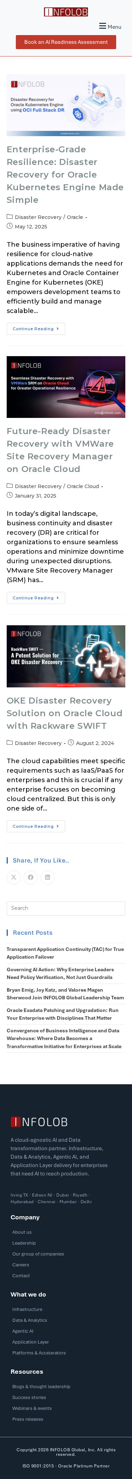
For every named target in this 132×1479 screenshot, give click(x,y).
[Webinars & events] (66, 1410)
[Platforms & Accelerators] (66, 1354)
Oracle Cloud (83, 486)
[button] (109, 26)
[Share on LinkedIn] (47, 878)
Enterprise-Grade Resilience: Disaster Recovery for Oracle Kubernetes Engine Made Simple (65, 174)
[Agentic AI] (66, 1332)
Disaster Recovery (38, 217)
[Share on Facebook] (31, 878)
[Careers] (66, 1266)
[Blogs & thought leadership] (66, 1388)
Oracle (75, 217)
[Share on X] (14, 878)
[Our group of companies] (66, 1255)
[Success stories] (66, 1399)
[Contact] (66, 1277)
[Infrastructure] (66, 1311)
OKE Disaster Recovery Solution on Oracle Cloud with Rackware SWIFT (64, 713)
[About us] (66, 1233)
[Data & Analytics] (66, 1322)
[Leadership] (66, 1244)
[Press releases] (66, 1420)
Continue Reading (39, 327)
